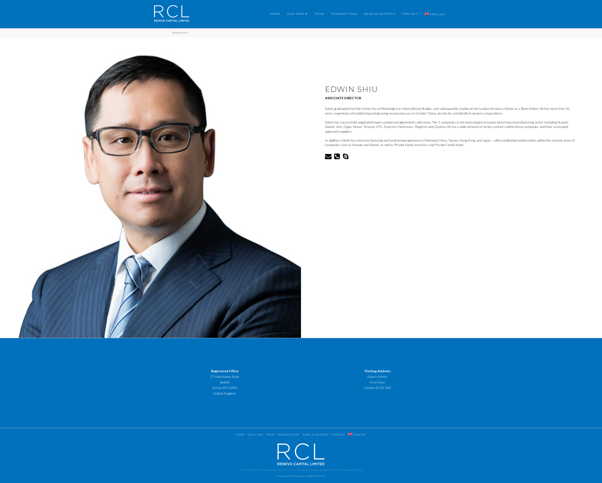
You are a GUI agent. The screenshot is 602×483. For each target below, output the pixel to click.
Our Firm (255, 434)
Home (240, 434)
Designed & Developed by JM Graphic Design (330, 469)
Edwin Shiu (180, 32)
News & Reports (316, 434)
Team (164, 32)
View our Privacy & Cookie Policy (301, 476)
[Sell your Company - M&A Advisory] (171, 14)
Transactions (288, 434)
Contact (338, 434)
